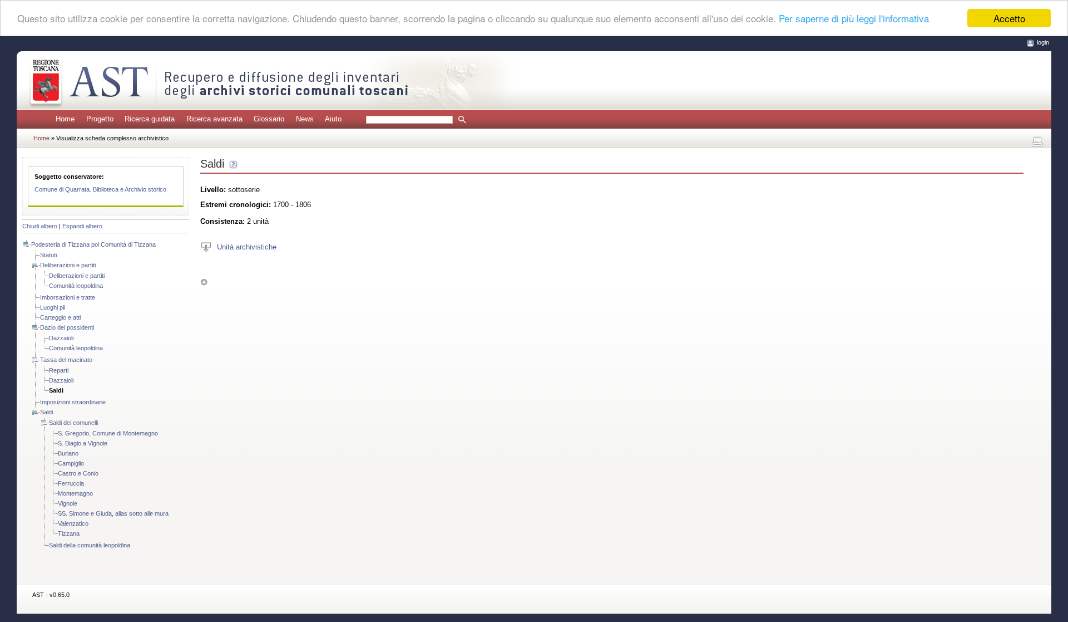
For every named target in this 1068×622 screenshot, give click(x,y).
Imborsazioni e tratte (67, 297)
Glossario (269, 119)
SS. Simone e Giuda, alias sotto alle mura (113, 513)
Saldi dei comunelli (73, 422)
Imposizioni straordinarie (73, 402)
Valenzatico (73, 523)
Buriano (68, 453)
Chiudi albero (39, 226)
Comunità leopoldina (76, 285)
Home (65, 119)
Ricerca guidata (150, 119)
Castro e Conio (78, 473)
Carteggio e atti (60, 317)
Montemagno (75, 493)
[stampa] (1037, 142)
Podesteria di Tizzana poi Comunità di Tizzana (93, 244)
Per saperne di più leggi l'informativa (854, 19)
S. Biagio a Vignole (82, 443)
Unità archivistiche (246, 246)
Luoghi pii (52, 307)
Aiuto (333, 119)
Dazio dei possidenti (67, 327)
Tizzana (69, 533)
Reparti (58, 370)
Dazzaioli (61, 338)
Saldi (46, 412)
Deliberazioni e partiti (68, 265)
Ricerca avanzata (214, 119)
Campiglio (71, 463)
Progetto (99, 119)
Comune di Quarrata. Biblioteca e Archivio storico (100, 189)
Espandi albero (82, 226)
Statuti (48, 255)
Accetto (1009, 18)
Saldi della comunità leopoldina (89, 545)
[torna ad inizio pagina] (203, 282)
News (305, 119)
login (1043, 42)
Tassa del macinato (66, 359)
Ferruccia (71, 483)
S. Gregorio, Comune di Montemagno (108, 433)
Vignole (67, 503)
